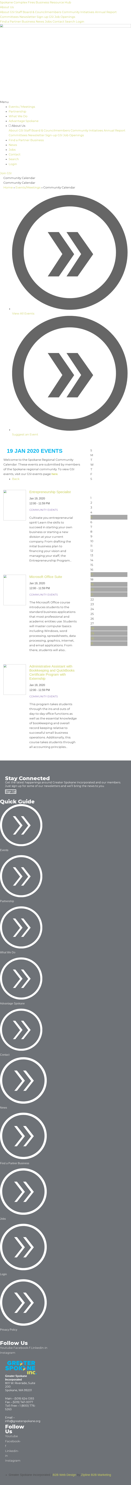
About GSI (7, 12)
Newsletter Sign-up (33, 16)
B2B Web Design (64, 1475)
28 (92, 628)
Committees (9, 16)
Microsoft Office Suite (45, 577)
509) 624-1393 (24, 1398)
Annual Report (106, 12)
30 (92, 638)
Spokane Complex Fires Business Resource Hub (35, 2)
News (40, 21)
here (54, 474)
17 (92, 574)
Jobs (48, 21)
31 (92, 643)
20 (92, 589)
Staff (18, 12)
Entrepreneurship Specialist (50, 492)
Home (8, 187)
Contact (58, 21)
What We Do (18, 116)
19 (92, 584)
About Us (7, 7)
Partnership (17, 111)
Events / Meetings (22, 106)
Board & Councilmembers (42, 12)
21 (92, 594)
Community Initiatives (78, 12)
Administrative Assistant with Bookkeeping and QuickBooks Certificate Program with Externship (52, 672)
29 (92, 633)
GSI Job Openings (62, 16)
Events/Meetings (28, 187)
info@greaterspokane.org (22, 1421)
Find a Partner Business (17, 21)
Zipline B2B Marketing (96, 1475)
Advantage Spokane (24, 121)
